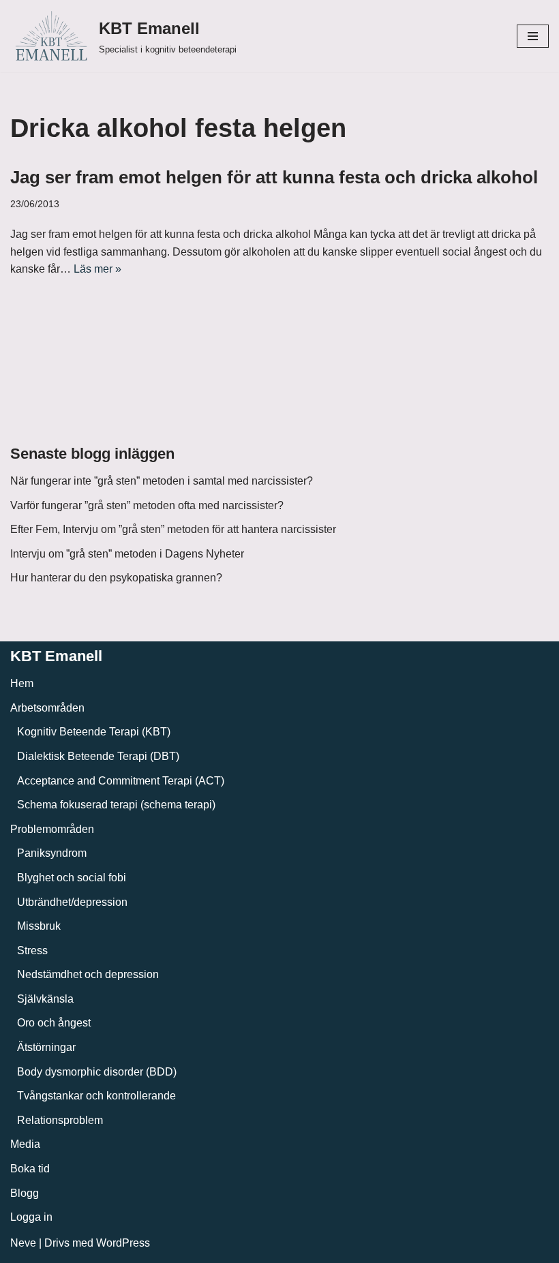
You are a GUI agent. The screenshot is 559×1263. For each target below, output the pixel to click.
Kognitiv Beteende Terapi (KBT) (93, 731)
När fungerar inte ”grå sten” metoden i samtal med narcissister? (161, 481)
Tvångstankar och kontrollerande (96, 1095)
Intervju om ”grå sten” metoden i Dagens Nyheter (127, 554)
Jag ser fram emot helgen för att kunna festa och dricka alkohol (274, 177)
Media (25, 1144)
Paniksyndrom (52, 853)
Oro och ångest (54, 1023)
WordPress (123, 1243)
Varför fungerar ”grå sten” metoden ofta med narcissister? (147, 505)
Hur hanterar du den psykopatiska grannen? (116, 577)
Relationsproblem (60, 1120)
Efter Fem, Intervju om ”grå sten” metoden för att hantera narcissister (173, 529)
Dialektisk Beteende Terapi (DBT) (98, 756)
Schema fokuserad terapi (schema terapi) (116, 804)
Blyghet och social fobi (71, 877)
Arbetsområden (47, 708)
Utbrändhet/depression (72, 902)
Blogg (24, 1193)
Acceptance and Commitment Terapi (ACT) (120, 781)
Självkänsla (45, 999)
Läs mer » (97, 269)
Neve (23, 1243)
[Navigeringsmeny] (533, 36)
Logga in (31, 1217)
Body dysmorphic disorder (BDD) (97, 1072)
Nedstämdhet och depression (88, 974)
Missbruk (39, 926)
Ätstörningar (46, 1047)
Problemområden (52, 829)
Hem (21, 683)
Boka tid (30, 1168)
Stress (32, 950)
